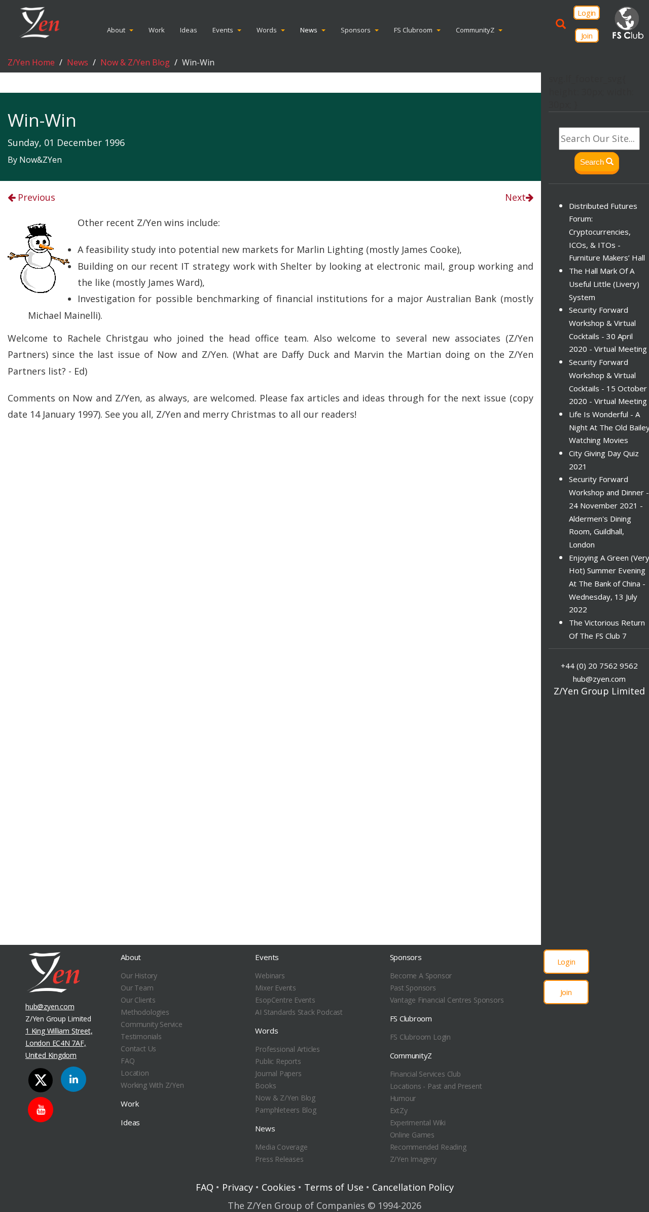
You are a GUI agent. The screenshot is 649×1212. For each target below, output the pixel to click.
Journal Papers (278, 1073)
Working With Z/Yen (152, 1085)
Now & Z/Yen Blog (135, 62)
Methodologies (145, 1012)
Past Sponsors (413, 988)
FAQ (127, 1061)
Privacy (237, 1187)
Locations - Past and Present (436, 1086)
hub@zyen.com (599, 679)
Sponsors (356, 29)
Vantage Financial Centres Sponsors (447, 1000)
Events (222, 29)
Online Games (412, 1135)
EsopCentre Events (285, 1000)
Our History (139, 975)
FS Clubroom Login (420, 1037)
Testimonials (141, 1036)
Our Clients (138, 1000)
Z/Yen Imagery (413, 1159)
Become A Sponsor (421, 975)
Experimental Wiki (418, 1122)
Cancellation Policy (413, 1187)
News (308, 29)
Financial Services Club (425, 1074)
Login (587, 13)
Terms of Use (334, 1187)
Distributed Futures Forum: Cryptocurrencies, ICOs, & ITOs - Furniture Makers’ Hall (607, 232)
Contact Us (138, 1048)
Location (135, 1073)
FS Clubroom (413, 29)
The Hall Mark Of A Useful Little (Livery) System (604, 284)
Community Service (151, 1024)
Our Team (137, 988)
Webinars (269, 975)
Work (157, 29)
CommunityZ (475, 29)
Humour (403, 1098)
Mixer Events (275, 988)
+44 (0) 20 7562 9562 (599, 665)
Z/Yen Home (31, 62)
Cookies (279, 1187)
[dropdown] (133, 30)
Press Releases (279, 1159)
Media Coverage (281, 1147)
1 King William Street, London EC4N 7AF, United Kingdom (58, 1043)
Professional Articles (287, 1049)
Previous (35, 197)
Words (267, 29)
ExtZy (399, 1110)
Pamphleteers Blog (285, 1110)
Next (515, 197)
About (116, 29)
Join (587, 35)
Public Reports (278, 1061)
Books (265, 1085)
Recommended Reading (428, 1147)
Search (593, 162)
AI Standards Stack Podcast (299, 1012)
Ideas (188, 29)
